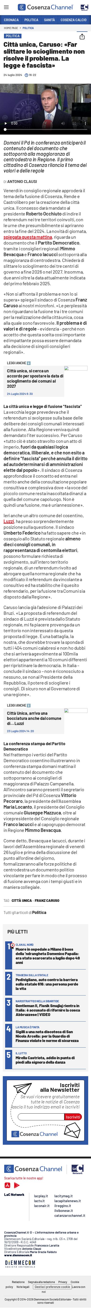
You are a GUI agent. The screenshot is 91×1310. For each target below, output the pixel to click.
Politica (28, 28)
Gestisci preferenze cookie (52, 1287)
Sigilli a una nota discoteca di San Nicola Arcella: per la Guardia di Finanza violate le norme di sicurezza (47, 1036)
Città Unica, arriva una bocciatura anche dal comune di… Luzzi (34, 718)
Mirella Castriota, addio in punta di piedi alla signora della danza (45, 1059)
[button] (82, 37)
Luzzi (9, 521)
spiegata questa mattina (28, 237)
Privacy (62, 1282)
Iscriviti (73, 1116)
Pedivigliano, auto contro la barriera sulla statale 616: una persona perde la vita (47, 984)
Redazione (18, 1282)
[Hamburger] (6, 8)
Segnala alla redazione (41, 1282)
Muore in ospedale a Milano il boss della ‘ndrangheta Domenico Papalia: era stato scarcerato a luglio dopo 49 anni (48, 956)
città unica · (23, 900)
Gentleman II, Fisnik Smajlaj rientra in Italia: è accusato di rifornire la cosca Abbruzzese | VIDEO (48, 1010)
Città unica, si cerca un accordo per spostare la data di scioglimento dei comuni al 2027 (35, 378)
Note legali (23, 1286)
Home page (11, 28)
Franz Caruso (47, 900)
